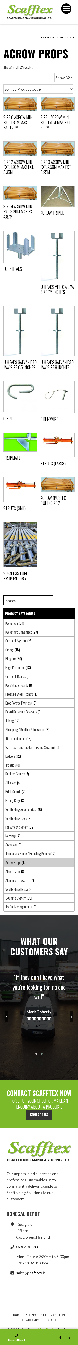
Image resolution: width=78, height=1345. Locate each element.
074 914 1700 (27, 1246)
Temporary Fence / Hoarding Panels (27, 853)
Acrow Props (13, 862)
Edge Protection (15, 667)
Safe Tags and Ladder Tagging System (29, 747)
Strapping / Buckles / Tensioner (25, 729)
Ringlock (10, 658)
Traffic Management (18, 906)
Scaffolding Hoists (16, 889)
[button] (36, 1054)
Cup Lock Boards (15, 676)
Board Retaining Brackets (21, 711)
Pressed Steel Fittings (19, 694)
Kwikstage (11, 623)
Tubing (9, 720)
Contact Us (39, 1114)
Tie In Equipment (15, 738)
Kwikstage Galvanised (18, 632)
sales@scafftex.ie (31, 1272)
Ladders (10, 756)
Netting (10, 836)
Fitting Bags (13, 800)
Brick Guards (13, 791)
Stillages (10, 782)
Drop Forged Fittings (18, 703)
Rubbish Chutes (15, 774)
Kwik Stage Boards (17, 685)
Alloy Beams (13, 871)
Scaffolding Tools (16, 818)
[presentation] (6, 1016)
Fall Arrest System (16, 827)
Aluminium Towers (16, 880)
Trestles (10, 765)
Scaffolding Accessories (20, 809)
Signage (10, 844)
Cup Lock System (16, 641)
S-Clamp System (15, 898)
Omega (9, 649)
